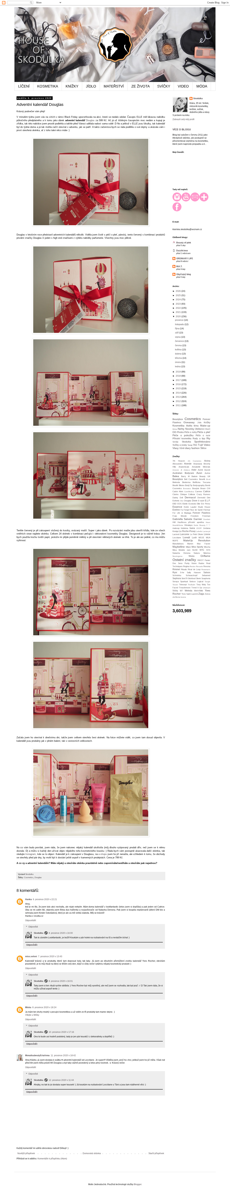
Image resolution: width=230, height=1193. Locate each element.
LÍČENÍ (24, 86)
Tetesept (183, 584)
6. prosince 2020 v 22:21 (45, 899)
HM (174, 522)
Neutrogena (177, 556)
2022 (178, 308)
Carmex (198, 491)
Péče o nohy (190, 432)
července (180, 341)
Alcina (207, 461)
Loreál (186, 537)
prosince (179, 320)
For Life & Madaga (181, 513)
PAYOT (200, 560)
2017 (178, 380)
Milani (188, 547)
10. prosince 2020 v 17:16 (61, 1032)
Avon (199, 472)
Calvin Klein (177, 491)
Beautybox (177, 419)
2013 (178, 397)
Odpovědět (30, 920)
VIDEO (183, 86)
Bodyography (199, 485)
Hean (208, 522)
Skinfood (192, 578)
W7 (181, 591)
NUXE (195, 550)
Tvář (200, 444)
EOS (179, 504)
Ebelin (185, 504)
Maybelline (178, 546)
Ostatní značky (184, 560)
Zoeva (207, 594)
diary (188, 448)
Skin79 (184, 578)
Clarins (175, 494)
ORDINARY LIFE (184, 258)
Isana (192, 528)
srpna (178, 337)
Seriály (175, 442)
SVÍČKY (163, 86)
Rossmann (205, 569)
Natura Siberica (202, 553)
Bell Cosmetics (191, 479)
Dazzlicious (182, 250)
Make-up (205, 425)
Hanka (28, 899)
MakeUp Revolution (196, 540)
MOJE (201, 537)
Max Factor (203, 544)
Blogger (137, 1184)
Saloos (206, 572)
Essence (177, 506)
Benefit (202, 479)
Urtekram (206, 588)
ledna (178, 366)
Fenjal (186, 510)
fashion (195, 448)
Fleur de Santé (196, 510)
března (178, 358)
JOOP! (199, 528)
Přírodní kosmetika (181, 438)
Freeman (206, 516)
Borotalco (187, 488)
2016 (178, 384)
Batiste (194, 476)
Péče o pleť (203, 432)
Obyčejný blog (183, 274)
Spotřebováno (202, 441)
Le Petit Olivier (196, 534)
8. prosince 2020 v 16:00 (61, 933)
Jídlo (199, 422)
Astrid (200, 470)
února (178, 362)
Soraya (175, 581)
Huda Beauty (199, 525)
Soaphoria (205, 578)
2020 (178, 316)
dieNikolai (176, 597)
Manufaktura (177, 544)
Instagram (30, 854)
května (178, 349)
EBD (174, 504)
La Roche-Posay (187, 531)
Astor (193, 470)
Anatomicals (184, 467)
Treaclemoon (184, 588)
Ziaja (201, 593)
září (177, 332)
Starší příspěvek (156, 1153)
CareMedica (189, 492)
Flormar (206, 510)
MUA (208, 537)
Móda (174, 429)
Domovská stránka (92, 1153)
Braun (203, 488)
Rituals (184, 569)
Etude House (204, 507)
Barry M (185, 476)
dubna (178, 353)
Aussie (207, 470)
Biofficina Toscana (201, 482)
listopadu (180, 324)
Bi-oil (208, 479)
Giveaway (189, 422)
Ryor (174, 572)
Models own (184, 550)
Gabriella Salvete (182, 519)
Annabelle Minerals (201, 467)
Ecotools (192, 504)
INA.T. (179, 266)
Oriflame (205, 555)
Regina (186, 566)
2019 (178, 371)
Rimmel (176, 569)
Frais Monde (179, 516)
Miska (28, 1007)
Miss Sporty (197, 547)
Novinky (189, 428)
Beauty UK (204, 476)
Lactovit (175, 534)
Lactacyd (206, 531)
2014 (178, 393)
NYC (202, 550)
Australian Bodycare (183, 473)
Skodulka (38, 933)
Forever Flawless (201, 513)
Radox (201, 563)
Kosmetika (178, 425)
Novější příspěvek (26, 1153)
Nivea (191, 556)
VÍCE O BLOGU (181, 129)
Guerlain (206, 519)
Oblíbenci (199, 429)
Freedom (195, 516)
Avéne (207, 473)
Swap (190, 445)
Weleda (188, 590)
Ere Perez (205, 504)
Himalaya (188, 525)
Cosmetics (28, 877)
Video (207, 444)
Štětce (203, 448)
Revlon (193, 566)
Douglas (90, 120)
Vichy (175, 590)
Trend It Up (196, 588)
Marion (190, 544)
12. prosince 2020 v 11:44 (61, 1080)
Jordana (206, 528)
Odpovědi (33, 927)
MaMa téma (192, 425)
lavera (183, 597)
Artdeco (187, 470)
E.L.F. (207, 500)
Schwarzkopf (191, 575)
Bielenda (176, 482)
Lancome (184, 534)
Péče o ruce (203, 435)
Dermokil (201, 497)
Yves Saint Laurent (189, 594)
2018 (178, 376)
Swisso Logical (196, 581)
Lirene (207, 534)
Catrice (206, 491)
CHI (208, 488)
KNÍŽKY (72, 86)
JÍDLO (91, 86)
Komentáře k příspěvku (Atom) (52, 1158)
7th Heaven (178, 461)
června (178, 345)
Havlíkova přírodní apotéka (191, 522)
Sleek (198, 578)
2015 (178, 388)
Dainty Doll (177, 497)
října (177, 328)
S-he (182, 572)
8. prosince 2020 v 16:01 (61, 981)
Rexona (206, 566)
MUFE (175, 541)
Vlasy (175, 448)
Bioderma (186, 482)
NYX (208, 550)
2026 (178, 291)
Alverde (188, 463)
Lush (194, 537)
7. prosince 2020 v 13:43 (50, 956)
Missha (207, 547)
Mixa (174, 550)
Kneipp (175, 531)
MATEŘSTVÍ (114, 86)
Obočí (207, 429)
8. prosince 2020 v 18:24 (44, 1007)
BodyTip (188, 485)
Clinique (183, 494)
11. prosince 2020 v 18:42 (63, 1055)
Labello (199, 531)
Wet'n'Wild (198, 591)
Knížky (207, 422)
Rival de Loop (194, 569)
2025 (178, 295)
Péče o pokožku (183, 435)
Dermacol (190, 497)
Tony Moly (201, 584)
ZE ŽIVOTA (140, 86)
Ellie (198, 504)
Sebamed (206, 575)
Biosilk (175, 485)
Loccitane (176, 537)
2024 (178, 299)
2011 (178, 405)
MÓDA (201, 86)
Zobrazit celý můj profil (183, 119)
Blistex (182, 485)
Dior (181, 501)
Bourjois (195, 488)
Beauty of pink (183, 242)
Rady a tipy (199, 438)
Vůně (182, 448)
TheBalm (191, 585)
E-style (201, 501)
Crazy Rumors (203, 494)
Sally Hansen (194, 572)
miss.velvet (31, 956)
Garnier (198, 519)
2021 (178, 312)
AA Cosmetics (194, 461)
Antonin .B (177, 470)
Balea (175, 476)
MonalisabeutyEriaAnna (37, 1055)
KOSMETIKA (47, 86)
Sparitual (184, 581)
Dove (194, 500)
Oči (174, 432)
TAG (195, 445)
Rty (208, 438)
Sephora (176, 578)
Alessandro (177, 464)
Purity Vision (191, 563)
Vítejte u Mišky (32, 1015)
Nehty (181, 428)
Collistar (191, 494)
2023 (178, 304)
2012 (178, 401)
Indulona (184, 528)
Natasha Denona (181, 553)
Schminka (176, 575)
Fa (182, 510)
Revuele (199, 566)
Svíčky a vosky (179, 445)
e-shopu (102, 854)
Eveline (176, 510)
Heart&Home (177, 525)
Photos (180, 432)
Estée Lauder (190, 507)
